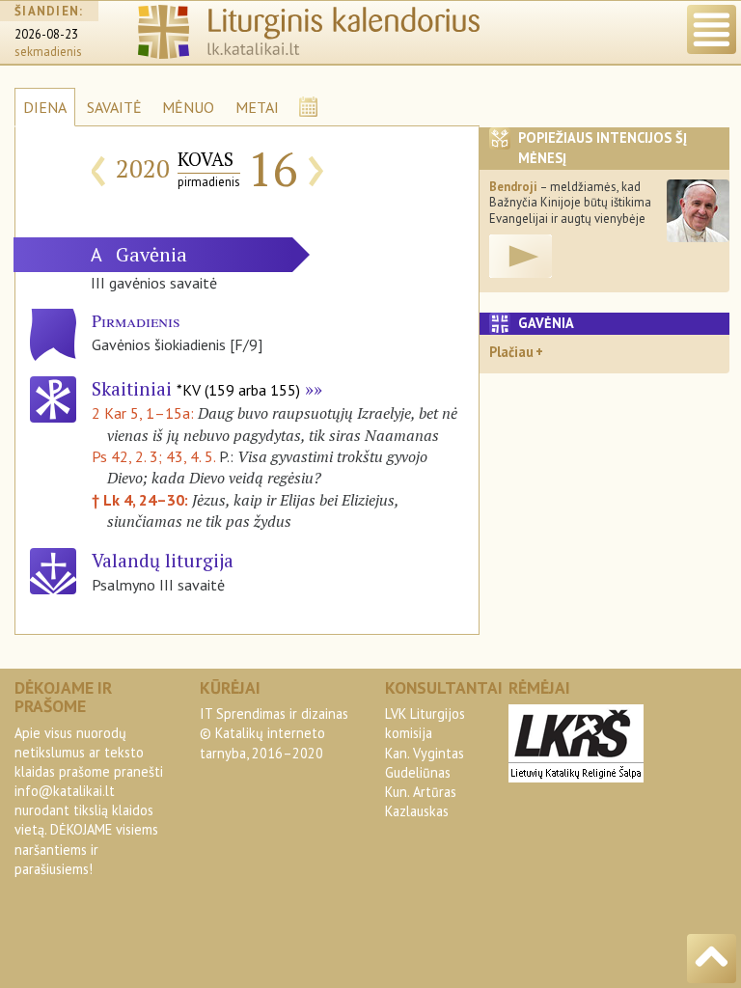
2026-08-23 (46, 34)
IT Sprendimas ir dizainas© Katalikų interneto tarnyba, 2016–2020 (274, 732)
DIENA (45, 107)
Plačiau (511, 352)
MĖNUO (188, 107)
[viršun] (711, 958)
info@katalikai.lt (64, 791)
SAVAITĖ (114, 107)
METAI (257, 107)
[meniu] (711, 29)
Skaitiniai (196, 388)
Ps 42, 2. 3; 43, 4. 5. (153, 456)
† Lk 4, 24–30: (142, 499)
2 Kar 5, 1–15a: (145, 413)
